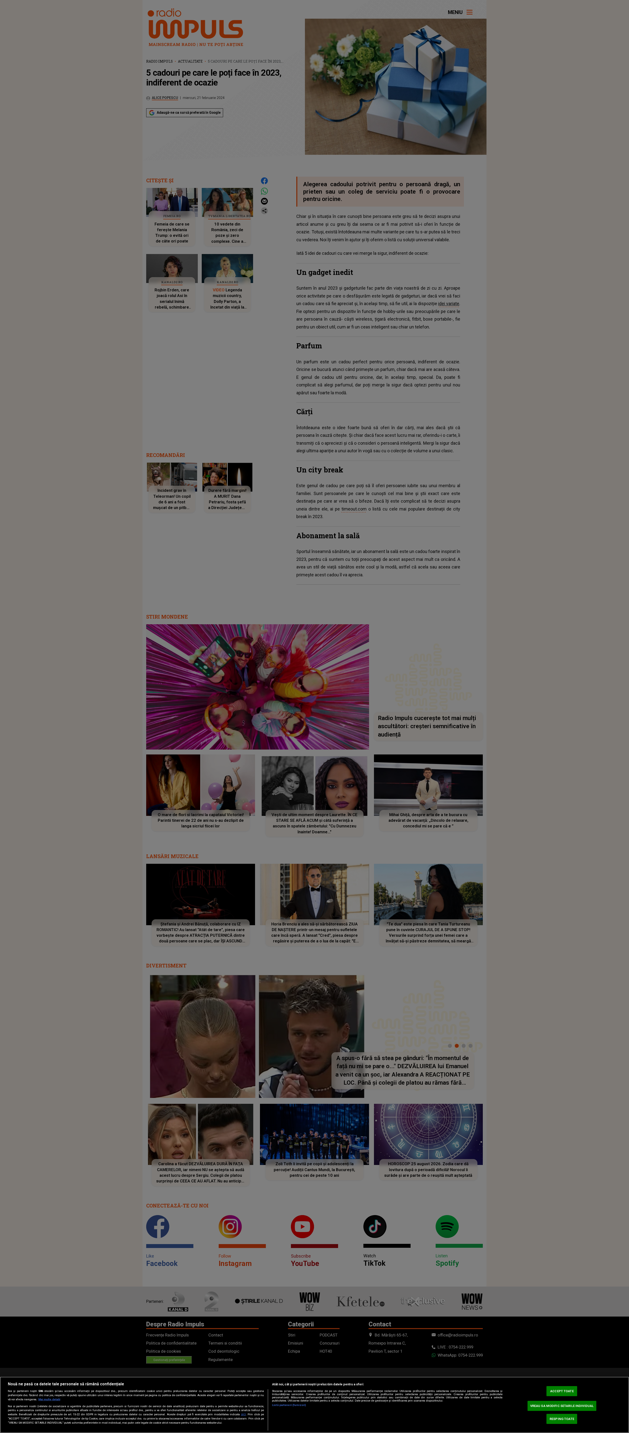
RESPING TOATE (562, 1419)
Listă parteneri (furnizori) (289, 1405)
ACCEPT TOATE (562, 1391)
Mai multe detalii (49, 1399)
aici (243, 1414)
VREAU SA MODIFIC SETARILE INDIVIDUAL (562, 1406)
